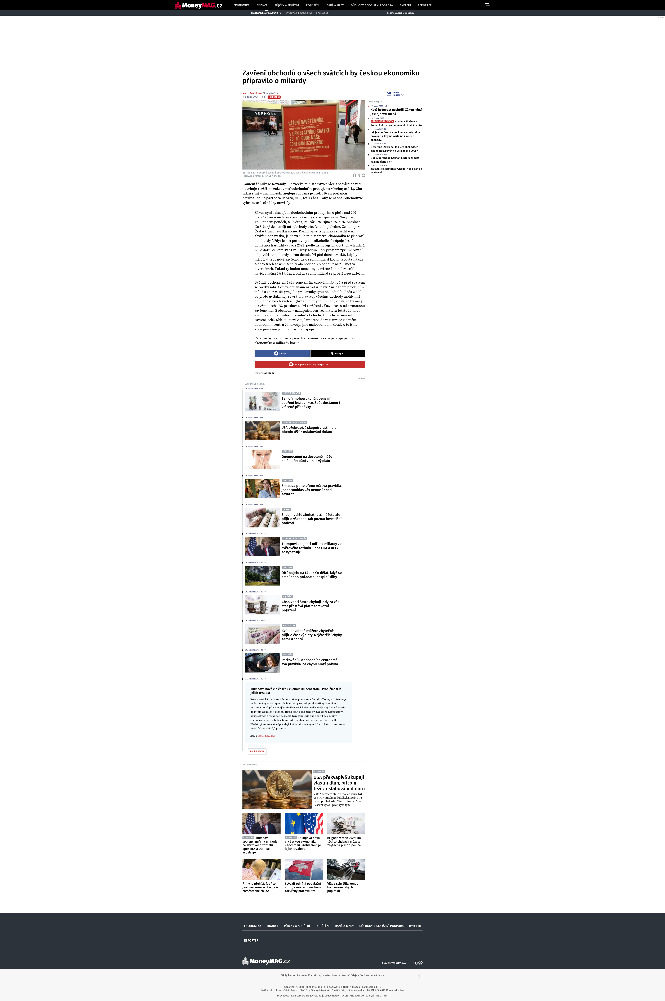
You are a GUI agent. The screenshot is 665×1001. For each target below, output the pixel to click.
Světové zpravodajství (299, 13)
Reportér (425, 5)
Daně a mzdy (335, 5)
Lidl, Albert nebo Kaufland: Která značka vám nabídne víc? (395, 159)
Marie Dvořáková (252, 93)
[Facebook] (354, 175)
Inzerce (336, 975)
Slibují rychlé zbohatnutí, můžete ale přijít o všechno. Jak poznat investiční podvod (312, 519)
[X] (359, 175)
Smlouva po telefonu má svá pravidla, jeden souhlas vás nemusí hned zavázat (312, 490)
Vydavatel (324, 975)
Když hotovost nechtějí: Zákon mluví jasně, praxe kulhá (396, 112)
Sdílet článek (396, 94)
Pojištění (313, 5)
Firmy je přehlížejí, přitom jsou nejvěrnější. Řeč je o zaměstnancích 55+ (260, 887)
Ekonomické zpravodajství (266, 13)
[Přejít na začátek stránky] (420, 975)
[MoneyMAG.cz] (198, 5)
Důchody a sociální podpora (372, 5)
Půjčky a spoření (286, 5)
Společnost (323, 13)
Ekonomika (242, 5)
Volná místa (377, 975)
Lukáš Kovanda (266, 736)
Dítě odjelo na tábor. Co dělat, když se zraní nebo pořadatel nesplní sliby (312, 575)
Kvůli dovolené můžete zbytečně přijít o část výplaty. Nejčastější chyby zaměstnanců (312, 635)
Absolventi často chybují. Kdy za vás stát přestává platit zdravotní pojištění (310, 606)
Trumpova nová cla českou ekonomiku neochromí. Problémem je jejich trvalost (303, 843)
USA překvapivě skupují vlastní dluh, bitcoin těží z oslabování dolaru (310, 430)
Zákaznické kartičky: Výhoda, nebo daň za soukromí (396, 170)
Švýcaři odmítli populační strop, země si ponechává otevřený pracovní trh (303, 887)
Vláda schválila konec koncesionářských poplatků (342, 887)
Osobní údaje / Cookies (355, 975)
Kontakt (312, 975)
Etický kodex (288, 975)
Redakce (302, 975)
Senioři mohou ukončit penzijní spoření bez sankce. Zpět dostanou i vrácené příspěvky (311, 402)
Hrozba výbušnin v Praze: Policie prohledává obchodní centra (397, 123)
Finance (262, 5)
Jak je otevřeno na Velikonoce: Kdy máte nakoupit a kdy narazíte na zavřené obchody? (395, 136)
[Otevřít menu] (487, 5)
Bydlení (405, 5)
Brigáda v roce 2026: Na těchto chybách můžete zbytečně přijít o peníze (344, 841)
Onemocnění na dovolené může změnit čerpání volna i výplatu (307, 458)
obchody (269, 373)
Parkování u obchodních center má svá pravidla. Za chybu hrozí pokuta (310, 662)
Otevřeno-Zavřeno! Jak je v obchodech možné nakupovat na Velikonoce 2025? (394, 148)
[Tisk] (363, 175)
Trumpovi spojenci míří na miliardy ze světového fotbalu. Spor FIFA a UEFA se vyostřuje (312, 548)
